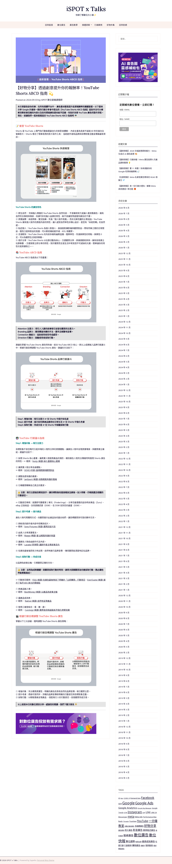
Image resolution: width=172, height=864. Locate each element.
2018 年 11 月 (124, 732)
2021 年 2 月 (123, 584)
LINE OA (154, 812)
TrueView (132, 821)
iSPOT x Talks (86, 9)
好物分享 (150, 826)
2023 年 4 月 (123, 436)
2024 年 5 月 (123, 361)
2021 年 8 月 (123, 550)
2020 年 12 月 (124, 595)
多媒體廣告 (139, 826)
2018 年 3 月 (123, 778)
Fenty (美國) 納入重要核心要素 (46, 461)
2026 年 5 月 (123, 225)
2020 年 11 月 (124, 601)
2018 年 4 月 (123, 772)
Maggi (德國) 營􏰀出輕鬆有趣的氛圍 (39, 535)
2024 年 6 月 (123, 356)
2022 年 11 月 (124, 464)
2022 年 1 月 (123, 521)
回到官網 (123, 25)
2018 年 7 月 (123, 755)
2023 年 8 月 (123, 413)
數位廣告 (61, 25)
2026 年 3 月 (123, 236)
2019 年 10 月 (124, 669)
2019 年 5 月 (123, 698)
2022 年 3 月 (123, 510)
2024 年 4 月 (123, 367)
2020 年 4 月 (123, 641)
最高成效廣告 (148, 841)
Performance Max (150, 817)
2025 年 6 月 (123, 287)
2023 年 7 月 (123, 418)
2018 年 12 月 (124, 726)
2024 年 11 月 (124, 327)
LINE (148, 812)
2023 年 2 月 (123, 447)
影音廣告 (138, 830)
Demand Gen (135, 798)
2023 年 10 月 (124, 401)
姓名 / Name (124, 119)
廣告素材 (121, 830)
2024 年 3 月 (123, 373)
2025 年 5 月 (123, 293)
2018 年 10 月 (124, 738)
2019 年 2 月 (123, 715)
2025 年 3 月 (123, 304)
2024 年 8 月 (123, 344)
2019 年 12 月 (124, 658)
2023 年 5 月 (123, 430)
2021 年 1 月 (123, 590)
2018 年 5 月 (123, 766)
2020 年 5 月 (123, 635)
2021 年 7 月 (123, 555)
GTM (125, 812)
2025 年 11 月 (124, 259)
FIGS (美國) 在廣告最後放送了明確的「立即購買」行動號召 (58, 579)
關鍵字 (143, 846)
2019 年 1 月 (123, 721)
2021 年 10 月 (124, 538)
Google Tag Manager (144, 808)
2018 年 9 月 (123, 743)
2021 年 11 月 (124, 532)
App (122, 798)
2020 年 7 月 (123, 624)
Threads (126, 821)
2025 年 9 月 (123, 270)
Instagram (135, 812)
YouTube (142, 821)
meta (131, 816)
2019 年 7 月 (123, 686)
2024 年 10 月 (124, 333)
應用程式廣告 (149, 830)
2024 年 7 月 (123, 350)
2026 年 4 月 (123, 230)
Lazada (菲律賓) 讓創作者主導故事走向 (42, 544)
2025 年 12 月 (124, 253)
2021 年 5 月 (123, 567)
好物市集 (111, 25)
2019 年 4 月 (123, 704)
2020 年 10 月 (124, 607)
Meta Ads (139, 817)
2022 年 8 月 (123, 481)
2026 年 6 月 (123, 219)
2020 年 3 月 (123, 646)
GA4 (120, 803)
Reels (120, 821)
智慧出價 (138, 842)
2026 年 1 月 (123, 247)
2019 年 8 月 (123, 681)
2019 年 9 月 (123, 675)
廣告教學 (74, 25)
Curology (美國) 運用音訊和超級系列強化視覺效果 (47, 610)
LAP (144, 812)
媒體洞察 (86, 25)
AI (119, 798)
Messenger (122, 817)
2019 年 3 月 (123, 709)
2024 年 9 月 (123, 339)
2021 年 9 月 (123, 544)
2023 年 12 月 (124, 390)
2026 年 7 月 (123, 213)
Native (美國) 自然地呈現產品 (38, 601)
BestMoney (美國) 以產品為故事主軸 (40, 592)
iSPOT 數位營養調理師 (51, 99)
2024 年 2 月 (123, 379)
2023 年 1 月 (123, 453)
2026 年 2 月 (123, 242)
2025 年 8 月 (123, 276)
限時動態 (149, 845)
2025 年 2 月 (123, 310)
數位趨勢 (130, 841)
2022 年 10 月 (124, 470)
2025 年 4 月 (123, 299)
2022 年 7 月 (123, 487)
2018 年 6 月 (123, 761)
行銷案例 (98, 25)
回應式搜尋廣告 (129, 826)
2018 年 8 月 (123, 749)
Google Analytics (127, 807)
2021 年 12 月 (124, 527)
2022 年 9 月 (123, 475)
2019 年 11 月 (124, 664)
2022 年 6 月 (123, 493)
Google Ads (144, 803)
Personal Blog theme (45, 860)
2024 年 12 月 (124, 321)
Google (128, 803)
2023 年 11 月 (124, 396)
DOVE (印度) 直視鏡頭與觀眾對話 (39, 470)
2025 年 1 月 (123, 316)
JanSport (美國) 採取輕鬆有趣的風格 (40, 479)
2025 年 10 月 (124, 264)
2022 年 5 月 (123, 498)
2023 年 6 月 (123, 424)
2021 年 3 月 (123, 578)
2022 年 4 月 (123, 504)
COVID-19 (127, 798)
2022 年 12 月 (124, 458)
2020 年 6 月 (123, 629)
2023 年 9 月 (123, 407)
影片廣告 (128, 830)
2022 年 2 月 (123, 515)
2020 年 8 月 (123, 618)
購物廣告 (136, 845)
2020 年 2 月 (123, 652)
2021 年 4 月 (123, 572)
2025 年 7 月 (123, 282)
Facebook (147, 798)
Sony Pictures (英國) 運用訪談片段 (40, 526)
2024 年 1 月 (123, 384)
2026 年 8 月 (123, 207)
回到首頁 (49, 25)
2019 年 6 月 (123, 692)
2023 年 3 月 (123, 441)
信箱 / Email (124, 110)
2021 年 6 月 (123, 561)
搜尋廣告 (128, 835)
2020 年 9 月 (123, 612)
